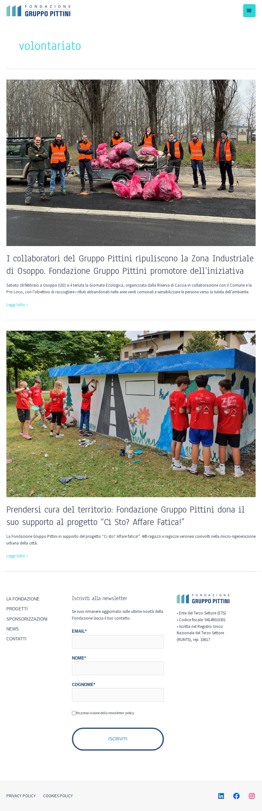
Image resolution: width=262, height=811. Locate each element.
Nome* (79, 658)
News (12, 629)
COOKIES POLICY (58, 796)
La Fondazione (23, 599)
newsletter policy (121, 713)
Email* (79, 631)
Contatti (16, 639)
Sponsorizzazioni (27, 619)
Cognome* (83, 684)
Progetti (17, 608)
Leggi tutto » (17, 304)
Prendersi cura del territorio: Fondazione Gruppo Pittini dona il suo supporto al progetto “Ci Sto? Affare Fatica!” (125, 515)
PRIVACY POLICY (21, 796)
